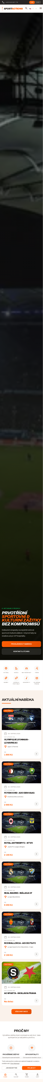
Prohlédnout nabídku (21, 644)
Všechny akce (21, 1011)
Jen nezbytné (11, 1068)
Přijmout (31, 1068)
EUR (37, 2)
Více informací (14, 1063)
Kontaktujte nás (21, 651)
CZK (32, 2)
